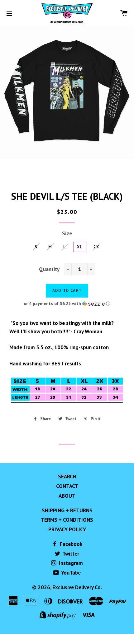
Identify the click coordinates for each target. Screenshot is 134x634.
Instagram (70, 563)
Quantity (49, 269)
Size (67, 233)
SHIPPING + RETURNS (67, 510)
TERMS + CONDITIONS (67, 519)
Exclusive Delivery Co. (77, 587)
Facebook (70, 544)
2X (96, 247)
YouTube (70, 572)
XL (80, 247)
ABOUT (67, 495)
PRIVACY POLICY (67, 529)
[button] (67, 304)
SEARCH (67, 476)
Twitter (70, 553)
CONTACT (67, 486)
